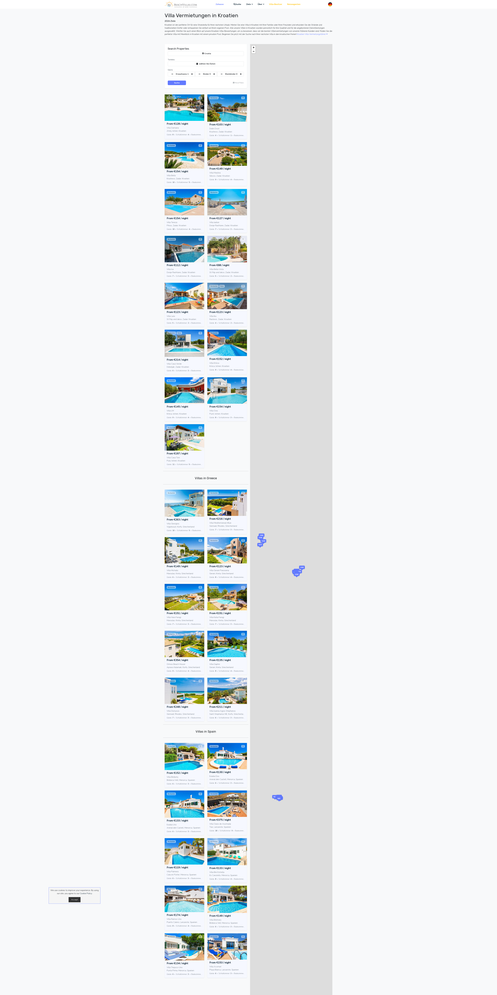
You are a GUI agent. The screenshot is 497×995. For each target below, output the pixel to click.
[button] (296, 577)
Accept (74, 899)
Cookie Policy (86, 893)
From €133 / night (177, 820)
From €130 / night (220, 772)
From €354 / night (177, 660)
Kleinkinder (231, 74)
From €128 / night (177, 124)
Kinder (207, 74)
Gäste (170, 70)
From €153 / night (220, 962)
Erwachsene (182, 74)
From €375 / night (220, 820)
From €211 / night (220, 707)
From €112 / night (177, 265)
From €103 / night (220, 124)
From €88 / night (219, 265)
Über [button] (260, 4)
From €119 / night (177, 867)
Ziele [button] (248, 4)
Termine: (171, 60)
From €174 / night (177, 915)
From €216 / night (220, 519)
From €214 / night (177, 360)
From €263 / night (177, 519)
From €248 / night (177, 707)
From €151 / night (177, 613)
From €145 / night (177, 406)
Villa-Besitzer (275, 4)
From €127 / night (220, 218)
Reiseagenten (293, 4)
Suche (238, 4)
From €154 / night (177, 171)
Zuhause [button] (220, 4)
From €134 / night (177, 963)
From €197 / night (177, 453)
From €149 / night (220, 168)
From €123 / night (177, 312)
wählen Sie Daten (206, 63)
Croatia (207, 53)
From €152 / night (220, 359)
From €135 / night (220, 660)
